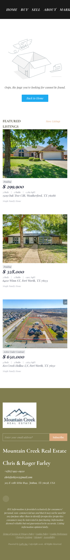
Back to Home (35, 98)
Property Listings (24, 537)
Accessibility (49, 537)
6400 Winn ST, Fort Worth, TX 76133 (25, 280)
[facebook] (6, 499)
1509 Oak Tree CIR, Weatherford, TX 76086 (29, 195)
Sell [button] (36, 9)
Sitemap (38, 537)
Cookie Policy (42, 533)
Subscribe (58, 437)
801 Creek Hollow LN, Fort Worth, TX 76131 (29, 365)
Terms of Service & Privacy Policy (18, 533)
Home (11, 9)
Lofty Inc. (23, 543)
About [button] (50, 9)
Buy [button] (24, 9)
